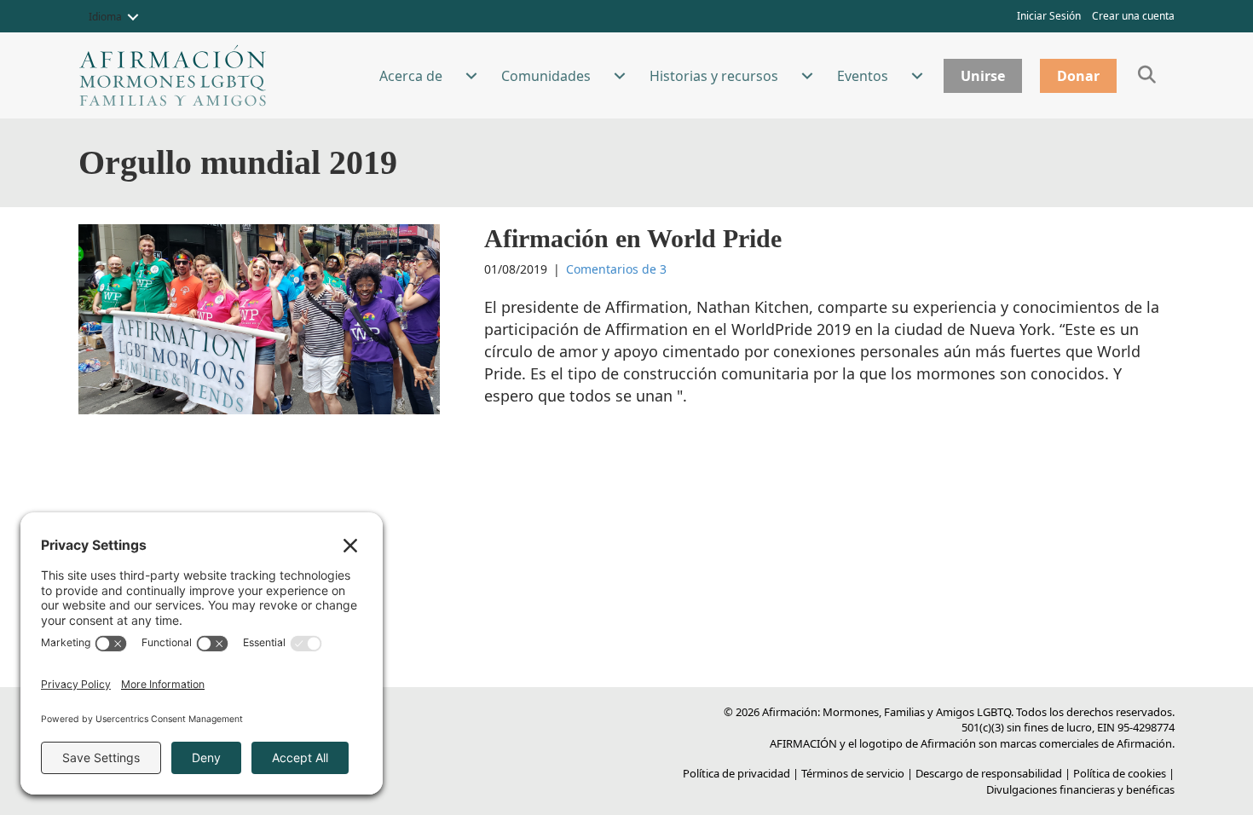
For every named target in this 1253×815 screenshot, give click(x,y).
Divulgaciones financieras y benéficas (1080, 789)
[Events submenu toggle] (917, 76)
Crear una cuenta (1133, 16)
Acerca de (410, 75)
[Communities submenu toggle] (620, 76)
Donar (1078, 75)
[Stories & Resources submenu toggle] (807, 76)
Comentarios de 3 (616, 269)
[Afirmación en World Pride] (259, 318)
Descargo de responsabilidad (988, 773)
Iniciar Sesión (1049, 16)
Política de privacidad (736, 773)
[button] (133, 17)
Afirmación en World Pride (633, 238)
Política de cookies (1119, 773)
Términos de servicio (852, 773)
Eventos (862, 75)
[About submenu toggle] (471, 76)
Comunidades (546, 75)
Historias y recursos (714, 75)
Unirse (983, 75)
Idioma (105, 16)
